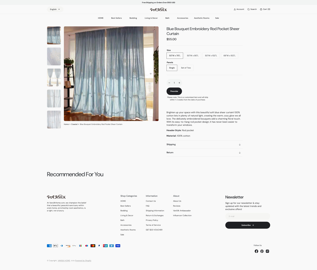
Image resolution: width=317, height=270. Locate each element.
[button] (265, 9)
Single (173, 68)
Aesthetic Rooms (201, 18)
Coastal (74, 124)
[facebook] (256, 251)
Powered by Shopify (83, 260)
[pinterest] (262, 251)
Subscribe (246, 225)
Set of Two (187, 68)
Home (66, 124)
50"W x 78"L (176, 56)
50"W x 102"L (212, 56)
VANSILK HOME (64, 260)
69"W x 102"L (231, 56)
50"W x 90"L (194, 56)
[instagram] (267, 251)
